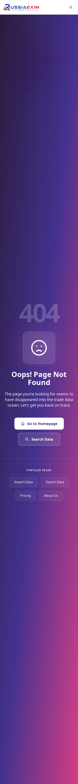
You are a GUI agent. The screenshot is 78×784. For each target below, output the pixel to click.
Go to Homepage (42, 423)
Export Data (55, 482)
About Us (51, 495)
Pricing (25, 495)
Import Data (23, 482)
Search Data (42, 439)
